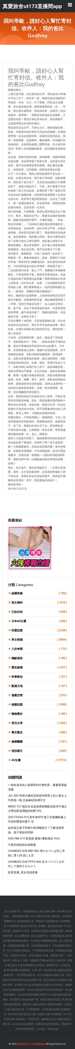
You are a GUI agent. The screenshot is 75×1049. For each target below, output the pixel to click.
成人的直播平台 (12, 911)
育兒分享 (39, 723)
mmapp (41, 1028)
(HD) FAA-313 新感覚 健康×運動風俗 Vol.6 (34, 838)
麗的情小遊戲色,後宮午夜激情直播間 (42, 1004)
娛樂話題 (39, 704)
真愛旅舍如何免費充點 (47, 1024)
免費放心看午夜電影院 (49, 1014)
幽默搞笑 (39, 658)
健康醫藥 (39, 741)
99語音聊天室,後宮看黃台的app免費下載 (37, 977)
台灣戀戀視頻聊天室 (18, 945)
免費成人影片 (57, 955)
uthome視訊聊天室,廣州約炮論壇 (45, 989)
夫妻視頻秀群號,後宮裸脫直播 (47, 931)
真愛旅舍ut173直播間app (31, 1044)
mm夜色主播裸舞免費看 (44, 940)
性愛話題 (39, 630)
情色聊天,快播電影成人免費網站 (53, 921)
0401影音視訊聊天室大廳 (22, 1014)
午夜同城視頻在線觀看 (22, 844)
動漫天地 (39, 686)
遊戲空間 (39, 695)
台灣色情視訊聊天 (41, 945)
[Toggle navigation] (70, 4)
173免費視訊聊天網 (42, 950)
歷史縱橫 (39, 667)
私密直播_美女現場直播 (23, 872)
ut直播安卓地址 (18, 955)
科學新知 (39, 676)
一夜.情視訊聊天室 (25, 975)
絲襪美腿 (39, 593)
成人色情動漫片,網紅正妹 (50, 975)
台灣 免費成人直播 (38, 955)
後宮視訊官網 (55, 926)
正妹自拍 (39, 611)
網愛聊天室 (52, 965)
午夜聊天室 (33, 1019)
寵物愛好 (39, 713)
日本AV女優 (39, 621)
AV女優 (39, 760)
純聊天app (53, 1028)
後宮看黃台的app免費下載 (24, 999)
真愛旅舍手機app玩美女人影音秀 (47, 960)
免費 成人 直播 (20, 960)
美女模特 (39, 602)
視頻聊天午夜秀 (20, 931)
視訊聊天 (39, 751)
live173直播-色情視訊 (18, 950)
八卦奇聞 (39, 649)
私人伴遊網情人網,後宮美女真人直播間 (25, 926)
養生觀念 (39, 732)
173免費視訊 (33, 1009)
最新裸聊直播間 (20, 916)
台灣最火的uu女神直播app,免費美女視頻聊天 (38, 984)
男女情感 (39, 639)
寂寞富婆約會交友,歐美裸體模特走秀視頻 (38, 963)
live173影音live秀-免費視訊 (46, 916)
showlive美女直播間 (23, 1024)
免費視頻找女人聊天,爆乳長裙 (39, 911)
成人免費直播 (21, 935)
